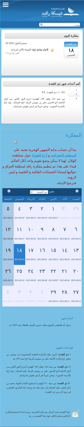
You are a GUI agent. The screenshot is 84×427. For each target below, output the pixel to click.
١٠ (31, 229)
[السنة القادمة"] (8, 191)
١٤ (64, 250)
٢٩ (76, 208)
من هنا (32, 415)
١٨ (19, 250)
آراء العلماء (39, 155)
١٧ (31, 250)
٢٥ (19, 271)
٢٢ (53, 271)
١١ (19, 229)
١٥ (53, 250)
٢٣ (42, 271)
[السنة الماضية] (76, 191)
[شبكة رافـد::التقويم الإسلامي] (60, 11)
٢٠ (76, 271)
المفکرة (74, 135)
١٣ (76, 250)
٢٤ (31, 271)
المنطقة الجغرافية (63, 155)
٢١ (64, 271)
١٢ (8, 229)
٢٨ (64, 292)
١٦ (42, 250)
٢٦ (8, 271)
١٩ (8, 250)
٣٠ (64, 208)
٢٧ (76, 292)
